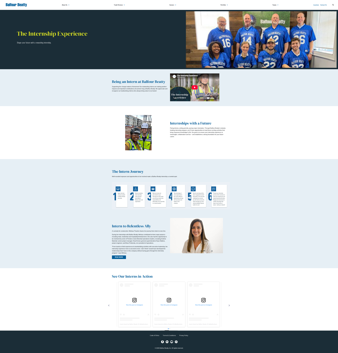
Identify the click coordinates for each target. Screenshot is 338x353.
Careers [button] (171, 5)
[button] (109, 305)
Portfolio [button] (223, 5)
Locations (316, 5)
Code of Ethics (154, 335)
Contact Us (323, 5)
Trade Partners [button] (118, 5)
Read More (119, 257)
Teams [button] (274, 5)
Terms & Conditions (169, 335)
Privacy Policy (183, 335)
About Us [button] (64, 5)
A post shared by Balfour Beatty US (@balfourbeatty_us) (135, 324)
